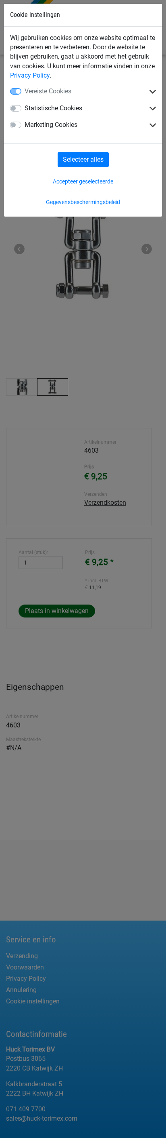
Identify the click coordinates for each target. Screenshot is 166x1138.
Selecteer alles (83, 159)
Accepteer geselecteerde (83, 181)
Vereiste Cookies (48, 91)
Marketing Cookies (51, 125)
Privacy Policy (30, 75)
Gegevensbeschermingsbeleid (83, 202)
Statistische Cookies (53, 108)
